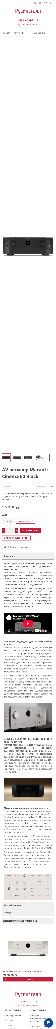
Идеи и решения (13, 1015)
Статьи (8, 1025)
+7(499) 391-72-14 (28, 20)
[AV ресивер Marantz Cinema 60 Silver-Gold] (28, 948)
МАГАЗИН (19, 32)
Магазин (9, 1020)
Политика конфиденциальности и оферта (40, 1018)
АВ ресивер (40, 33)
